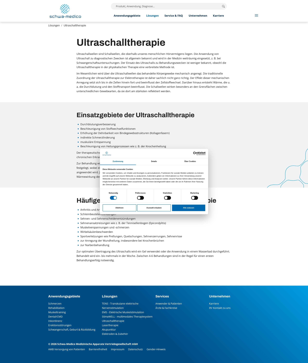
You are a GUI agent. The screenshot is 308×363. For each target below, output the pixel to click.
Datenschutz (135, 349)
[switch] (140, 198)
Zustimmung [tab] (118, 161)
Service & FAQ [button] (173, 15)
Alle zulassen (188, 208)
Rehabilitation (56, 308)
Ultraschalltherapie (113, 321)
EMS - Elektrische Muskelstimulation (123, 312)
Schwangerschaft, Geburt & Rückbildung (71, 329)
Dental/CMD (55, 316)
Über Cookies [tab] (190, 161)
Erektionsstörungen (59, 325)
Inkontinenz (55, 321)
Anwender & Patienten (168, 303)
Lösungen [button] (152, 15)
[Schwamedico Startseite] (65, 11)
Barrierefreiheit (98, 349)
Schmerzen (54, 303)
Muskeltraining (57, 312)
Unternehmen (198, 15)
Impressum (117, 349)
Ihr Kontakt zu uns (220, 308)
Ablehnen (119, 208)
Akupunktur (109, 329)
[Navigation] (256, 15)
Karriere (218, 15)
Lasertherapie (110, 325)
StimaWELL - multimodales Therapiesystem (127, 316)
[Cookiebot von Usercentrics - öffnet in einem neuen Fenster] (194, 153)
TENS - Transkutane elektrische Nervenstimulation (120, 306)
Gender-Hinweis (156, 349)
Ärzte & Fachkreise (166, 308)
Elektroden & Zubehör (115, 334)
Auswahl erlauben (154, 208)
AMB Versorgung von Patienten (66, 349)
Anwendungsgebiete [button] (127, 15)
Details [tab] (154, 161)
